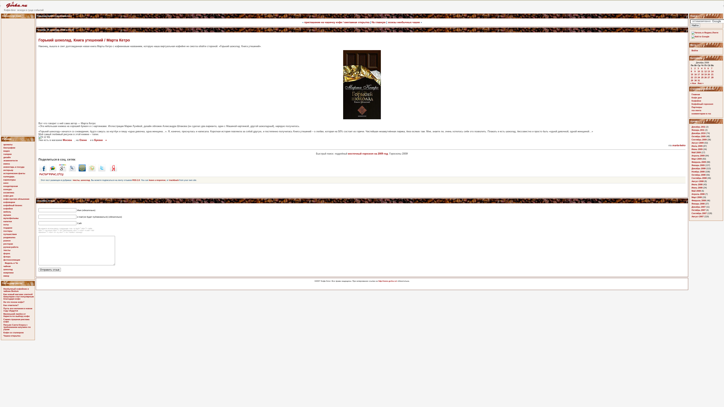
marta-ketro (679, 145)
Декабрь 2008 (699, 168)
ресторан (8, 244)
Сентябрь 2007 (699, 213)
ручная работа (10, 247)
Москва (67, 140)
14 (712, 71)
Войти (695, 50)
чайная (7, 266)
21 (712, 74)
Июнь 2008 (697, 188)
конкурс (7, 189)
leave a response (157, 180)
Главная (696, 94)
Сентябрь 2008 (699, 178)
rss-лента (696, 110)
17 (699, 74)
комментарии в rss (701, 113)
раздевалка (9, 237)
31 (699, 80)
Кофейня (696, 101)
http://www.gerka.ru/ (387, 281)
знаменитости (10, 160)
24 (699, 77)
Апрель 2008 (698, 194)
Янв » (700, 83)
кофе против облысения (16, 199)
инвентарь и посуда (13, 167)
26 (705, 77)
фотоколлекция (11, 260)
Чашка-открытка (11, 336)
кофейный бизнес (12, 205)
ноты (6, 224)
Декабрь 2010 (699, 133)
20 (709, 74)
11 (702, 71)
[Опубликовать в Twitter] (101, 170)
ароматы (7, 144)
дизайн (7, 157)
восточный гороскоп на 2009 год (368, 153)
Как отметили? (11, 305)
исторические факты (14, 173)
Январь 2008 (698, 204)
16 (695, 74)
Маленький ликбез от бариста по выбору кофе (16, 315)
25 (702, 77)
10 (699, 71)
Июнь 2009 (697, 149)
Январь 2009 (698, 165)
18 (702, 74)
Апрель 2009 (698, 156)
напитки (7, 221)
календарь (9, 176)
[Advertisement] (18, 75)
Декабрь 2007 (699, 207)
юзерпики (8, 273)
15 (692, 74)
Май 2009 (696, 152)
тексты (6, 250)
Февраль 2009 (699, 162)
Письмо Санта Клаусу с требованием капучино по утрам (17, 327)
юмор (6, 276)
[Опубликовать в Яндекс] (113, 170)
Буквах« (100, 140)
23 (695, 77)
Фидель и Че (11, 263)
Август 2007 (698, 216)
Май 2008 (696, 191)
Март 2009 (697, 159)
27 (709, 77)
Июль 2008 (697, 184)
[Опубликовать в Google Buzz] (52, 170)
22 (692, 77)
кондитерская (10, 186)
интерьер (8, 170)
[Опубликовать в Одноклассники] (92, 170)
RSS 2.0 (136, 180)
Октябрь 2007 (699, 210)
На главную (379, 22)
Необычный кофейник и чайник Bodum (16, 290)
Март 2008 (697, 197)
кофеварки (9, 202)
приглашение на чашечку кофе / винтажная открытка (336, 22)
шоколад (8, 269)
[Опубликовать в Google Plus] (62, 170)
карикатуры (9, 180)
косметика (8, 192)
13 (709, 71)
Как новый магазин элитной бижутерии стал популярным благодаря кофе (18, 296)
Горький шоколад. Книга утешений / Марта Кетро (84, 40)
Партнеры (697, 107)
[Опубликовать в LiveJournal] (72, 170)
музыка (7, 215)
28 (712, 77)
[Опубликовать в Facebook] (43, 170)
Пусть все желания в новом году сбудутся (17, 309)
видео (6, 151)
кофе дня (8, 196)
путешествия (10, 234)
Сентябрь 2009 (699, 139)
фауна (6, 253)
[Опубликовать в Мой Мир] (82, 170)
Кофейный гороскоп (702, 104)
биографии (9, 148)
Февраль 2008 (699, 200)
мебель (7, 212)
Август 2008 (698, 181)
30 (695, 80)
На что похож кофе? (14, 302)
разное (7, 240)
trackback (174, 180)
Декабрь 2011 (698, 127)
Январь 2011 (698, 130)
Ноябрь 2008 (698, 172)
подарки (7, 228)
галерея (7, 154)
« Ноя (693, 83)
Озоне (83, 140)
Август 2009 (698, 143)
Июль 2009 (697, 146)
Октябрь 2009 (699, 136)
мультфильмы (10, 218)
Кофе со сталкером (13, 332)
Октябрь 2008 (699, 175)
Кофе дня (697, 97)
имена (6, 164)
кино (5, 183)
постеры (7, 231)
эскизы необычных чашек (404, 22)
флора (6, 257)
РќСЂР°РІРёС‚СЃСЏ (51, 174)
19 (705, 74)
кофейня (8, 208)
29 (692, 80)
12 (705, 71)
